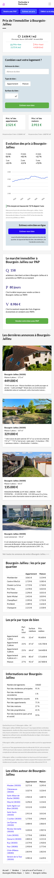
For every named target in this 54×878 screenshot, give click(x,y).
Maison (25, 84)
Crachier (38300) (14, 819)
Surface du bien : (12, 90)
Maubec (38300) (14, 785)
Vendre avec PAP (10, 11)
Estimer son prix (28, 11)
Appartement (12, 84)
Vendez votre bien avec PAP (27, 321)
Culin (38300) (13, 835)
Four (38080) (12, 846)
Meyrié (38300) (13, 802)
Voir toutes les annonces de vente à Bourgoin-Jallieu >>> (26, 554)
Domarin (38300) (14, 839)
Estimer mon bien (27, 231)
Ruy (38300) (12, 843)
